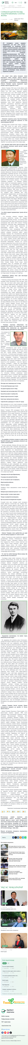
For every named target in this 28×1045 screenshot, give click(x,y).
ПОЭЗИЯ (19, 5)
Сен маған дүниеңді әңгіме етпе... (10, 975)
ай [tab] (8, 963)
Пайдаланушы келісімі (7, 1019)
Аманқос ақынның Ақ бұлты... (9, 989)
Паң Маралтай (5, 984)
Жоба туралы (5, 1016)
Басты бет (3, 5)
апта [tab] (4, 963)
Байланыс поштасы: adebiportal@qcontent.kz (11, 1040)
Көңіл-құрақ (5, 980)
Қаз (16, 2)
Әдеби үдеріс (12, 5)
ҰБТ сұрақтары (5, 1022)
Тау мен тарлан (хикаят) (8, 966)
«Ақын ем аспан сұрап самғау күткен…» (11, 971)
